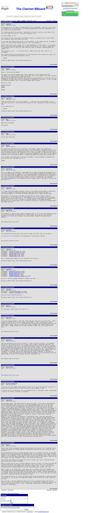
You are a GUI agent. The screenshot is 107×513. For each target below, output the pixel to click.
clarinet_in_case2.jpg (15, 252)
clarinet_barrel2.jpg (15, 272)
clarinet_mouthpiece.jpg (15, 291)
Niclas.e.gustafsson (11, 383)
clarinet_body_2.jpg (14, 255)
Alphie (8, 145)
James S (8, 305)
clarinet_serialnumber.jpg (16, 292)
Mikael (8, 444)
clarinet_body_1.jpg (14, 253)
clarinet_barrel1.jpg (15, 271)
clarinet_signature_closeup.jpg (17, 276)
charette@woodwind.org (43, 511)
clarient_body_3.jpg (14, 256)
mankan (8, 68)
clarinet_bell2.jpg (14, 275)
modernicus (9, 169)
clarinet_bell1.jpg (14, 273)
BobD (7, 119)
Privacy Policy (29, 511)
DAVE (7, 133)
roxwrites (8, 24)
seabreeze (8, 187)
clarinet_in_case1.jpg (15, 251)
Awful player (9, 367)
